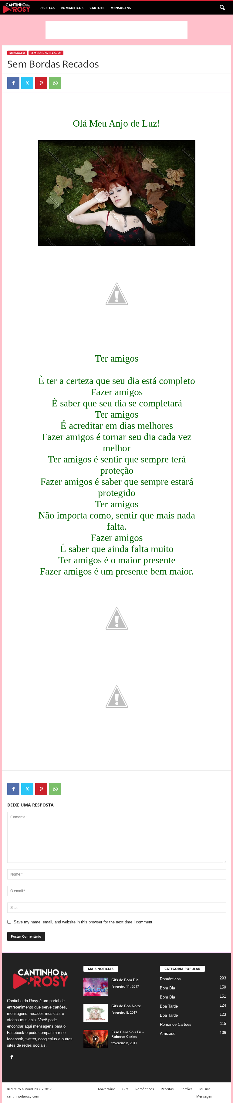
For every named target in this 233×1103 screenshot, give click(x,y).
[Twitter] (27, 83)
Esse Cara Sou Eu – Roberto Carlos (127, 1034)
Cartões (96, 7)
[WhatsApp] (55, 83)
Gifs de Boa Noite (126, 1006)
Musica (204, 1089)
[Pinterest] (41, 83)
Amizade (167, 1033)
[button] (222, 8)
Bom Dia (167, 988)
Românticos (170, 979)
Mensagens (120, 7)
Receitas (47, 7)
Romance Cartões (175, 1024)
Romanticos (72, 7)
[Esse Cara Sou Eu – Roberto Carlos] (95, 1039)
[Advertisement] (116, 30)
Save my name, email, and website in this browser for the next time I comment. (84, 922)
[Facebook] (13, 83)
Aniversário (106, 1089)
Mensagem (17, 53)
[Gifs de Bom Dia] (95, 987)
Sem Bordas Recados (46, 53)
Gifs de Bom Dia (125, 979)
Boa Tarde (169, 1006)
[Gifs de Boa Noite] (95, 1013)
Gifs (125, 1089)
